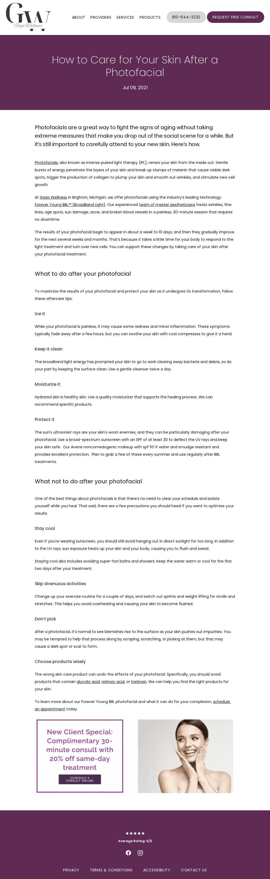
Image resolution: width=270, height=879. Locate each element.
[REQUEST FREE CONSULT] (235, 22)
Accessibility (157, 870)
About (78, 17)
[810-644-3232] (186, 22)
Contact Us (194, 870)
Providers (100, 17)
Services (125, 17)
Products (150, 17)
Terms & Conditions (111, 870)
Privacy (71, 870)
